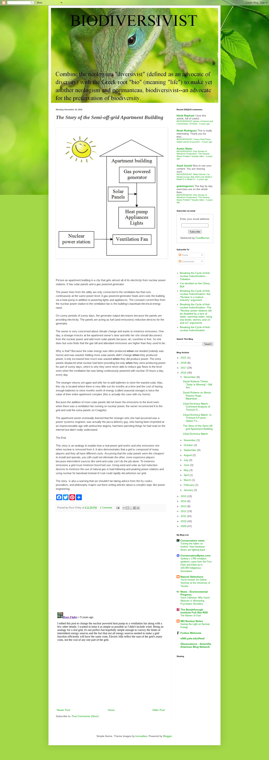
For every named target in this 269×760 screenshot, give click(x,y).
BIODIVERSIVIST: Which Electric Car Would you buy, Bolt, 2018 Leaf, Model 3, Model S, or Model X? (194, 176)
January (189, 490)
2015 (184, 496)
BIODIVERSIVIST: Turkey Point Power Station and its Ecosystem (194, 140)
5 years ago (202, 179)
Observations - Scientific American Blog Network (195, 645)
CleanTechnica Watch (195, 433)
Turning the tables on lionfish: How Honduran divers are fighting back (192, 546)
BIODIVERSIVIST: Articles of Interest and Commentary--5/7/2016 (195, 122)
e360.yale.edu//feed (192, 638)
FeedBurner (203, 237)
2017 (184, 367)
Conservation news (192, 540)
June (187, 465)
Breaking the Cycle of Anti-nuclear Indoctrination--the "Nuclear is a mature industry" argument (195, 295)
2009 (184, 526)
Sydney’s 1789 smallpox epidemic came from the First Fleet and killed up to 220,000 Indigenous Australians (196, 565)
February (189, 484)
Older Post (158, 710)
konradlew (141, 736)
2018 (184, 362)
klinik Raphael (185, 115)
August (188, 455)
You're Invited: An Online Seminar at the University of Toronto (195, 582)
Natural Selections (191, 576)
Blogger (167, 736)
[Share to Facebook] (135, 508)
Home (111, 710)
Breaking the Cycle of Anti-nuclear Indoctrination (195, 329)
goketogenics (185, 186)
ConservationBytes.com (195, 555)
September (190, 450)
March (188, 479)
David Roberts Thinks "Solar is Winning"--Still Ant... (197, 384)
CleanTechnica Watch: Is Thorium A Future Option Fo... (197, 417)
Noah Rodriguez (187, 130)
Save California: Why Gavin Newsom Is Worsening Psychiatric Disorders (195, 600)
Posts (184, 255)
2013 (184, 506)
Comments (187, 261)
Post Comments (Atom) (85, 716)
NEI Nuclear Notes (191, 621)
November (190, 440)
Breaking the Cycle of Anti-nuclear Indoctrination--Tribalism (195, 276)
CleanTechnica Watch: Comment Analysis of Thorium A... (196, 406)
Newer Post (63, 710)
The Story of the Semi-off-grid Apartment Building (198, 427)
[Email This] (124, 508)
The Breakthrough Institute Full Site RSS (194, 611)
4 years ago (206, 142)
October (189, 445)
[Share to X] (131, 508)
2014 (184, 501)
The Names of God (190, 615)
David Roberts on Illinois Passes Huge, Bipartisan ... (197, 395)
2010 (184, 521)
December (190, 377)
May (186, 470)
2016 (184, 372)
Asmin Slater (184, 148)
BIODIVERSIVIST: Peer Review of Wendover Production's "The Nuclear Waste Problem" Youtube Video (193, 153)
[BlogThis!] (128, 508)
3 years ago (204, 124)
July (186, 460)
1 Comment (106, 507)
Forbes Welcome (190, 632)
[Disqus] (111, 562)
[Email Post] (117, 507)
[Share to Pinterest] (138, 508)
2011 (184, 516)
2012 (184, 511)
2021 (184, 357)
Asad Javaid (184, 165)
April (187, 475)
